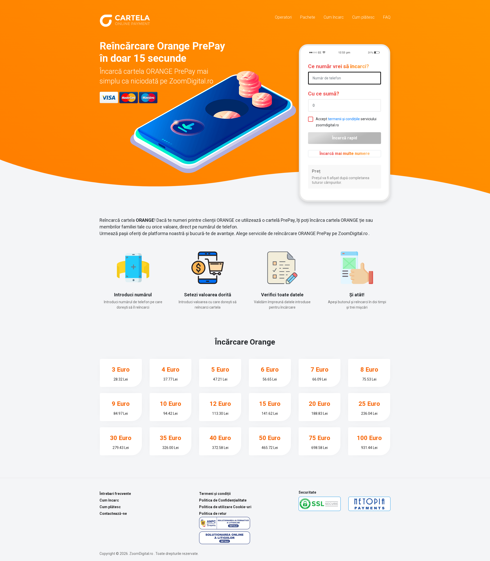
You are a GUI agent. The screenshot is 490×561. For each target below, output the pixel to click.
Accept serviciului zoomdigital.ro (346, 122)
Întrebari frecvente (115, 494)
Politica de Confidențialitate (223, 500)
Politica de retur (213, 513)
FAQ (386, 17)
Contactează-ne (113, 513)
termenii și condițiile (344, 119)
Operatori (283, 17)
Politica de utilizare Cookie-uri (225, 507)
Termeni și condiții (215, 494)
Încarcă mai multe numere (345, 153)
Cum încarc (334, 17)
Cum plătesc (363, 17)
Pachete (307, 17)
